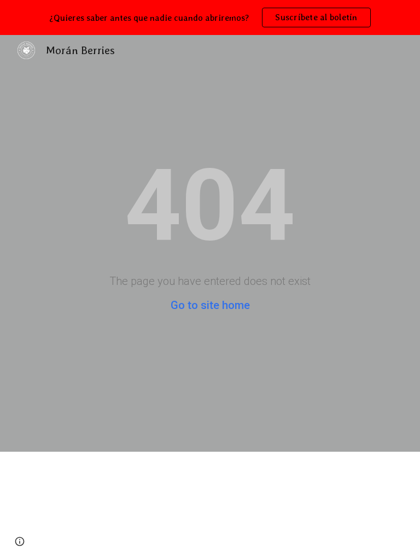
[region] (210, 17)
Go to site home (210, 305)
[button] (19, 541)
